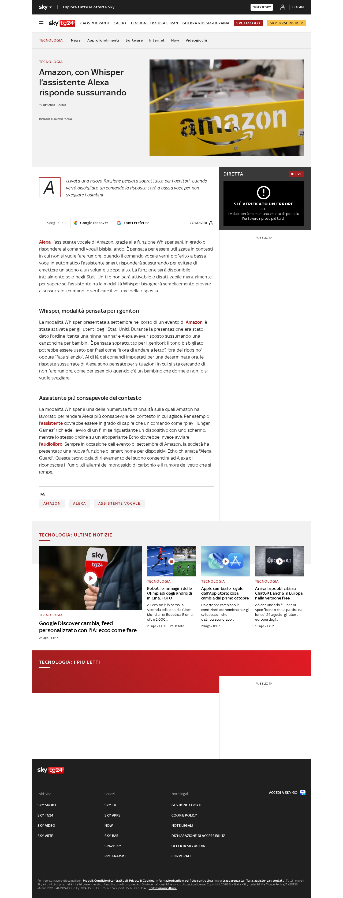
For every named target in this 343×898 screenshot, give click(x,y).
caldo (120, 23)
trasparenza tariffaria (238, 880)
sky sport (47, 805)
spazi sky (113, 846)
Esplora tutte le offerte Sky (89, 7)
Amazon (194, 322)
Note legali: (180, 794)
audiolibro (51, 444)
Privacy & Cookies (141, 880)
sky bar (111, 836)
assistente (52, 423)
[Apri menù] (41, 23)
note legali (182, 826)
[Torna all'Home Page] (62, 23)
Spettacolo (248, 23)
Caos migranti (94, 23)
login (298, 7)
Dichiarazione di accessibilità (198, 836)
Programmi (115, 856)
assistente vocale (119, 503)
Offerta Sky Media (188, 846)
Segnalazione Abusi (163, 888)
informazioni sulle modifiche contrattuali (185, 880)
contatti (279, 880)
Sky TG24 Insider (286, 23)
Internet (157, 40)
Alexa (45, 242)
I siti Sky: (44, 794)
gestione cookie (187, 805)
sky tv (110, 805)
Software (134, 40)
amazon (52, 503)
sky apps (113, 815)
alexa (79, 503)
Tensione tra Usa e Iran (154, 23)
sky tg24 (46, 815)
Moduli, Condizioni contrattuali (105, 880)
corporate (182, 856)
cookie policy (184, 815)
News (76, 40)
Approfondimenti (103, 40)
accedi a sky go (283, 793)
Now (175, 40)
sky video (46, 826)
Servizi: (110, 794)
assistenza (262, 880)
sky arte (45, 836)
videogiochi (196, 40)
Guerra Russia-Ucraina (205, 23)
